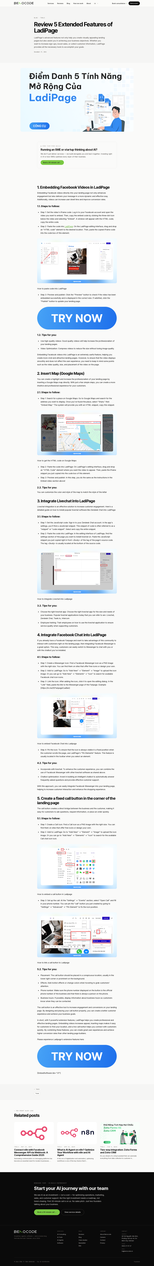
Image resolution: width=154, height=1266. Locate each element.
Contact (102, 1240)
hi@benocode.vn (127, 1251)
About (89, 3)
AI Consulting (61, 1234)
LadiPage (69, 226)
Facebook (137, 1262)
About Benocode (105, 1234)
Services (51, 3)
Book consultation (119, 3)
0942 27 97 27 (126, 1246)
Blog (68, 3)
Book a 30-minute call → (52, 162)
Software (60, 1243)
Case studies (83, 1240)
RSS (80, 1246)
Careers (102, 1237)
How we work (78, 3)
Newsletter (82, 1243)
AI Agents (60, 1240)
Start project (134, 3)
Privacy (102, 1243)
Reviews (60, 3)
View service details (73, 1212)
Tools (42, 18)
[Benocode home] (24, 3)
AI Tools (59, 1237)
